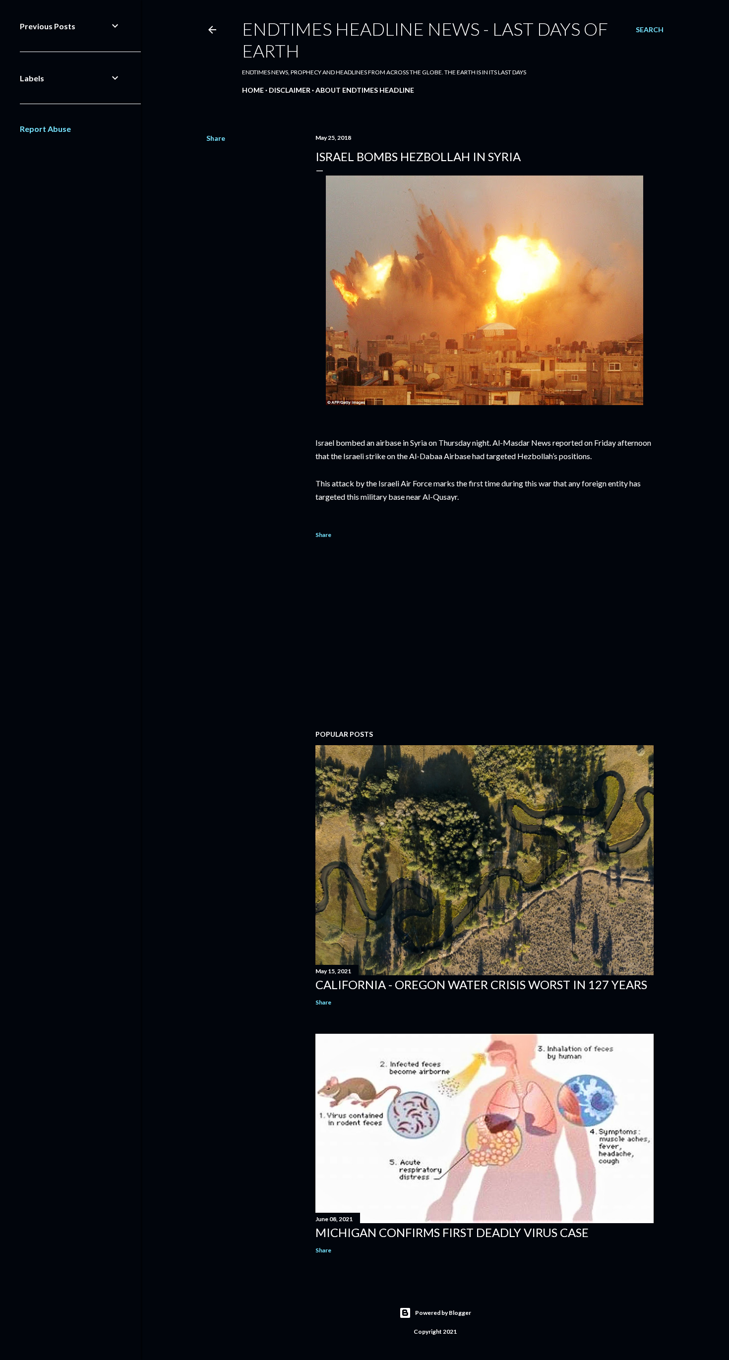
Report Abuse (45, 128)
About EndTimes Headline (364, 90)
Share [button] (215, 138)
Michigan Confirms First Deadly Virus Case (452, 1232)
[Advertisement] (484, 635)
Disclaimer (289, 90)
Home (253, 90)
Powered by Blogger (443, 1312)
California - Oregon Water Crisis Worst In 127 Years (481, 984)
